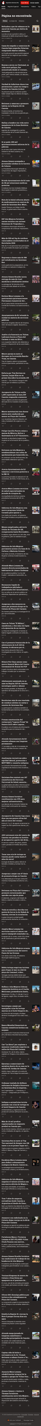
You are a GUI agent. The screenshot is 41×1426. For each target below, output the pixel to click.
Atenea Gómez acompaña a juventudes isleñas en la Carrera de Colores (16, 163)
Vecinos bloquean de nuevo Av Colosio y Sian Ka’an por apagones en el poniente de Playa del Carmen (15, 1278)
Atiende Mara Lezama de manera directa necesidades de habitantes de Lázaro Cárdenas (15, 567)
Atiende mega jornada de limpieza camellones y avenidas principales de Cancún (16, 1335)
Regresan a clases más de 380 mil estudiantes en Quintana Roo (14, 259)
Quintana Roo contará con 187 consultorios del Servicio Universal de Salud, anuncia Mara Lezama (14, 779)
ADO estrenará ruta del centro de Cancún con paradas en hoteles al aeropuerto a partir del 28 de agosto (16, 837)
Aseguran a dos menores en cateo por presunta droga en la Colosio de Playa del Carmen (15, 606)
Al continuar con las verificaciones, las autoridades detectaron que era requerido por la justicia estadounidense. (16, 458)
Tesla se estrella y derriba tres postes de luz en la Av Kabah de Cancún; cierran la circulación (15, 912)
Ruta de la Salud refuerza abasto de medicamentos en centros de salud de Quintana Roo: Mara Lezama (15, 202)
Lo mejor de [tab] (13, 21)
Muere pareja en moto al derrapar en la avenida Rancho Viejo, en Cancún (15, 356)
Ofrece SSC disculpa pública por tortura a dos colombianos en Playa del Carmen (15, 1297)
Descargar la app (28, 1420)
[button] (3, 6)
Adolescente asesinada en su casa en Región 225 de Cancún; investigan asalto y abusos (15, 683)
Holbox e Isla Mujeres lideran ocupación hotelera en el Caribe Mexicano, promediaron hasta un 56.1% (15, 989)
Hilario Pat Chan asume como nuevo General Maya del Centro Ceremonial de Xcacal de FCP (15, 664)
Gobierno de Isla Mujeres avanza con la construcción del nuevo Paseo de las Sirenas (16, 950)
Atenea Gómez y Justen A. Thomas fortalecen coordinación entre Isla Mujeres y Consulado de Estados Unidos (15, 1393)
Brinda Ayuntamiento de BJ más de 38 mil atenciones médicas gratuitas (16, 182)
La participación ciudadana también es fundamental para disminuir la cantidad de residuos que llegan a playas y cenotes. (15, 709)
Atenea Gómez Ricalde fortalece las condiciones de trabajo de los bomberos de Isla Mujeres (15, 1258)
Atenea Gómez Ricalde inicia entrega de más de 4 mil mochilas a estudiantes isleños (15, 279)
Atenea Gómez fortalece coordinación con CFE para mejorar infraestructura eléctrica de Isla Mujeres (13, 799)
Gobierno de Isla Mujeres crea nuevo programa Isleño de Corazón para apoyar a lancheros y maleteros (14, 510)
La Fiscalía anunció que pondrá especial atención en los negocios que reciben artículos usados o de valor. (15, 54)
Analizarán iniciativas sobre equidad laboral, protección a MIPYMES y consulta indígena (15, 760)
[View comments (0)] (11, 41)
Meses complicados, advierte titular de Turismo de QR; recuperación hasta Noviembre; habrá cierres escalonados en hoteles (15, 529)
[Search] (37, 21)
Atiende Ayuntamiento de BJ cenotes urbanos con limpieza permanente (14, 741)
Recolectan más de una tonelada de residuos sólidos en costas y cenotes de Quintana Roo (15, 702)
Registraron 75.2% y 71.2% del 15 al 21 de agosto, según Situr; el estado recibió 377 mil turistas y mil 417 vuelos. (15, 995)
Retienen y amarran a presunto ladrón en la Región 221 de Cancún (15, 105)
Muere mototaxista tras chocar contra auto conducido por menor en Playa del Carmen (15, 413)
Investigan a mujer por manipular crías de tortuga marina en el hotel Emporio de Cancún (15, 1008)
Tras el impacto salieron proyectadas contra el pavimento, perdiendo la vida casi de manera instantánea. (15, 362)
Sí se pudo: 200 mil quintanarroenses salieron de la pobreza (15, 144)
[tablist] (13, 21)
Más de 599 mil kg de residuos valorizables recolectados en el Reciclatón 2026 (15, 240)
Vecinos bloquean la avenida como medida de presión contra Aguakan (14, 1322)
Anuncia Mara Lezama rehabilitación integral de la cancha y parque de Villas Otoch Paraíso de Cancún (15, 1374)
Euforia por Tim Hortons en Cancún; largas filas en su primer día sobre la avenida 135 (15, 375)
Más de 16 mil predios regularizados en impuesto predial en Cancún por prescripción (13, 1124)
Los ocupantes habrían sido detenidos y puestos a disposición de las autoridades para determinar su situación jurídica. (15, 343)
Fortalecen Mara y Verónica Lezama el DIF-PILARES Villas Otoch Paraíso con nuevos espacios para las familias (15, 1239)
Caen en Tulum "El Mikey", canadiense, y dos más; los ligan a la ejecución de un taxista (15, 625)
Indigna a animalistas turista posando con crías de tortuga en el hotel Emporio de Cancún (15, 1104)
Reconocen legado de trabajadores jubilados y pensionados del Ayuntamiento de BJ (15, 587)
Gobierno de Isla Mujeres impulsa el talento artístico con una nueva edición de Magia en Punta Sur (15, 1181)
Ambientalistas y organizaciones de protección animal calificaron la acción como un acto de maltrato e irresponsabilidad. (15, 1111)
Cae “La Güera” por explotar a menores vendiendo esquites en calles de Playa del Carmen (15, 1046)
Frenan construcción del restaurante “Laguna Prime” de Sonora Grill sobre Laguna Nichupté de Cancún (15, 722)
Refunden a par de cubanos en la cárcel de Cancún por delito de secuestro (15, 28)
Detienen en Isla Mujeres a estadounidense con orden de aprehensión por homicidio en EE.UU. (15, 452)
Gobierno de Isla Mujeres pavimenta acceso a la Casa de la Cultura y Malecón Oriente (16, 548)
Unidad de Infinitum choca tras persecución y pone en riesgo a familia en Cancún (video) (15, 86)
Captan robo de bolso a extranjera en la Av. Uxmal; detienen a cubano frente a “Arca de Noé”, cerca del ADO (16, 1355)
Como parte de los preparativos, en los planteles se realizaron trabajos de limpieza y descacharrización (15, 266)
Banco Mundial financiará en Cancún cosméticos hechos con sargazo (15, 1027)
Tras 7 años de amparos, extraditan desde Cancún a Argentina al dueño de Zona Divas (14, 1201)
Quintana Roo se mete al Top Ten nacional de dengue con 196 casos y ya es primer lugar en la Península (15, 1143)
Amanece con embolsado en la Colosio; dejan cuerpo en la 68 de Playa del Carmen (15, 1220)
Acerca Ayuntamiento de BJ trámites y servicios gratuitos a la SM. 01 (15, 471)
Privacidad (24, 1414)
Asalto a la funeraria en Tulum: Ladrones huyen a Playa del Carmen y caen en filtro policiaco (15, 337)
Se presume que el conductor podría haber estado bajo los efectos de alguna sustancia (15, 93)
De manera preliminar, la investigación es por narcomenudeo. (16, 612)
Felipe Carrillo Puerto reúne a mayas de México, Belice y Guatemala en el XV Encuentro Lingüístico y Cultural (15, 433)
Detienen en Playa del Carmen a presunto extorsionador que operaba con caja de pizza (15, 892)
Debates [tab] (21, 21)
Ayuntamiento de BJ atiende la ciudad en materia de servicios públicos (15, 317)
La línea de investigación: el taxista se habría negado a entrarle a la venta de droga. (15, 632)
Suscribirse (24, 3)
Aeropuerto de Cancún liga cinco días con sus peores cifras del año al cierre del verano (16, 818)
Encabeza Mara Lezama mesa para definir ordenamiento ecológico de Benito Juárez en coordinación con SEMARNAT (14, 1162)
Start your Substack (15, 1420)
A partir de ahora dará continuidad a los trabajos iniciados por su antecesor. (15, 670)
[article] (20, 33)
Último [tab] (5, 21)
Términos (30, 1414)
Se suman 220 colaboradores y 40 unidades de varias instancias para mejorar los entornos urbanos (13, 1342)
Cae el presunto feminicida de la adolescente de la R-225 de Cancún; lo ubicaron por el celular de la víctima (16, 645)
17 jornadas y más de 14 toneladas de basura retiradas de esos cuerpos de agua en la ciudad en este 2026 (15, 747)
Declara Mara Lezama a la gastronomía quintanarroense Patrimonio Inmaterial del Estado (15, 298)
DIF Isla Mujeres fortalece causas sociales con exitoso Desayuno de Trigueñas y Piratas (13, 221)
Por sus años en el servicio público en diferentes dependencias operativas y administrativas (14, 593)
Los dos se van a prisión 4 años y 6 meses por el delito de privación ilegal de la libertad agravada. (16, 35)
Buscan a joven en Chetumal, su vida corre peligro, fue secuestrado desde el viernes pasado (15, 67)
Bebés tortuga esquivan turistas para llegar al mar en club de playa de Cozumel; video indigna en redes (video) (15, 970)
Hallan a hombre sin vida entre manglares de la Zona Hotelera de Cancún (15, 125)
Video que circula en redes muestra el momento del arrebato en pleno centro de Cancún (15, 1361)
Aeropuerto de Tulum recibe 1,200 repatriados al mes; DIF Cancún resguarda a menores (14, 394)
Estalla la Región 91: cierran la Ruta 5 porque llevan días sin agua (15, 1316)
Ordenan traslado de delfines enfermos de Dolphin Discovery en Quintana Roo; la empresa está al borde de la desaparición (15, 1085)
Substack (12, 1424)
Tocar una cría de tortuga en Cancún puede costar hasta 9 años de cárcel (14, 856)
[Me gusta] (3, 41)
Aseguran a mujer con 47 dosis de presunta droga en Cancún (15, 874)
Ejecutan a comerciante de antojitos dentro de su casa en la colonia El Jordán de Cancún (15, 1066)
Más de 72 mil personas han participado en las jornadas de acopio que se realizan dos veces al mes (16, 247)
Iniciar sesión (34, 3)
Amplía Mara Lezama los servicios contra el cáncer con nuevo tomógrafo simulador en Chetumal (15, 931)
